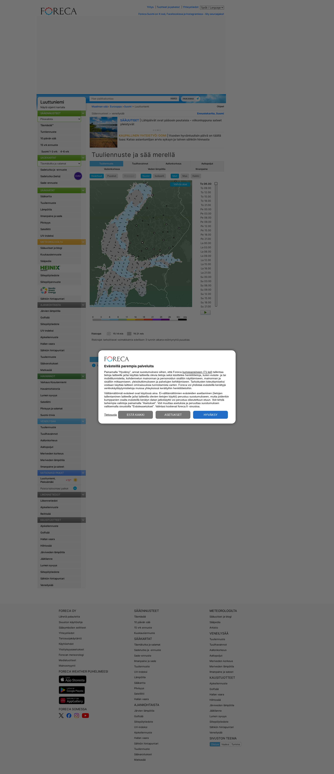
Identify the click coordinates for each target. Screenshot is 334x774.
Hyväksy (210, 415)
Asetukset (173, 415)
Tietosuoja (110, 414)
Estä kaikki (135, 415)
